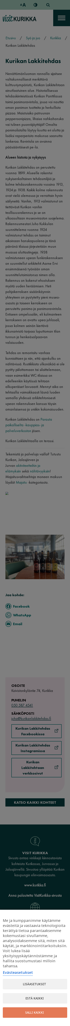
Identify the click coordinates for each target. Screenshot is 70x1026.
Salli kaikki (34, 1012)
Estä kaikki (34, 998)
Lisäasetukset (34, 984)
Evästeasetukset (18, 972)
